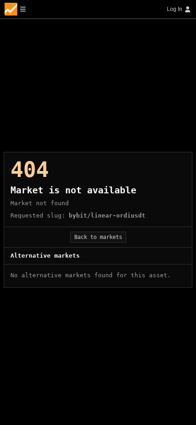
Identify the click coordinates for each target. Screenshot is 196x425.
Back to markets (98, 237)
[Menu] (15, 9)
